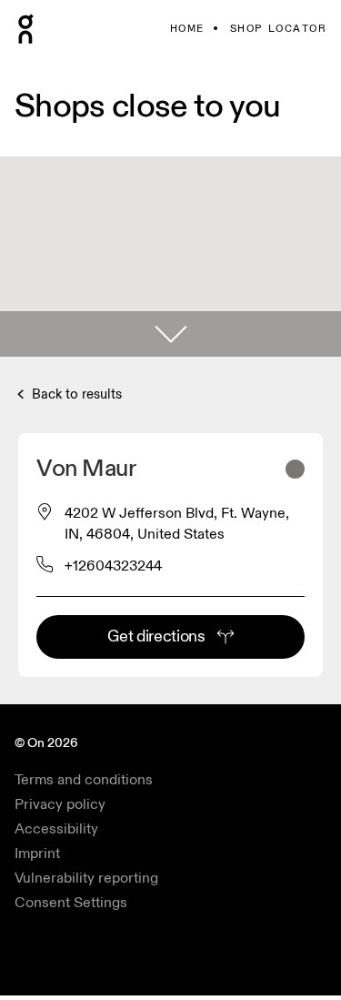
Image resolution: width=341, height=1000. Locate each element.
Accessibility (56, 829)
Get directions (156, 636)
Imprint (37, 853)
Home (187, 28)
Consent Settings (71, 903)
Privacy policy (60, 804)
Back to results (75, 394)
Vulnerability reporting (86, 878)
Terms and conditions (84, 780)
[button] (170, 334)
